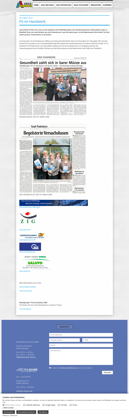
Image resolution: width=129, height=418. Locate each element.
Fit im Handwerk (25, 309)
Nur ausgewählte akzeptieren (26, 412)
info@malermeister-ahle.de (25, 357)
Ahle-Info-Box (47, 5)
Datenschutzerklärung (67, 368)
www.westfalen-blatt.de (27, 287)
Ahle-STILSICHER (81, 5)
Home (36, 5)
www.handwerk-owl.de (27, 240)
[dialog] (64, 406)
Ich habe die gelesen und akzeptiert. (71, 368)
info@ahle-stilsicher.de (24, 391)
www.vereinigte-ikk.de (27, 252)
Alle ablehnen (43, 412)
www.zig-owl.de (25, 230)
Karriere (107, 5)
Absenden (107, 372)
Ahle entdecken (63, 5)
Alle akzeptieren (8, 412)
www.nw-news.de (25, 291)
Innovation (96, 5)
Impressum (6, 415)
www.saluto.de (24, 271)
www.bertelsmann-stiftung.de (29, 207)
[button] (24, 405)
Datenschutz (14, 415)
